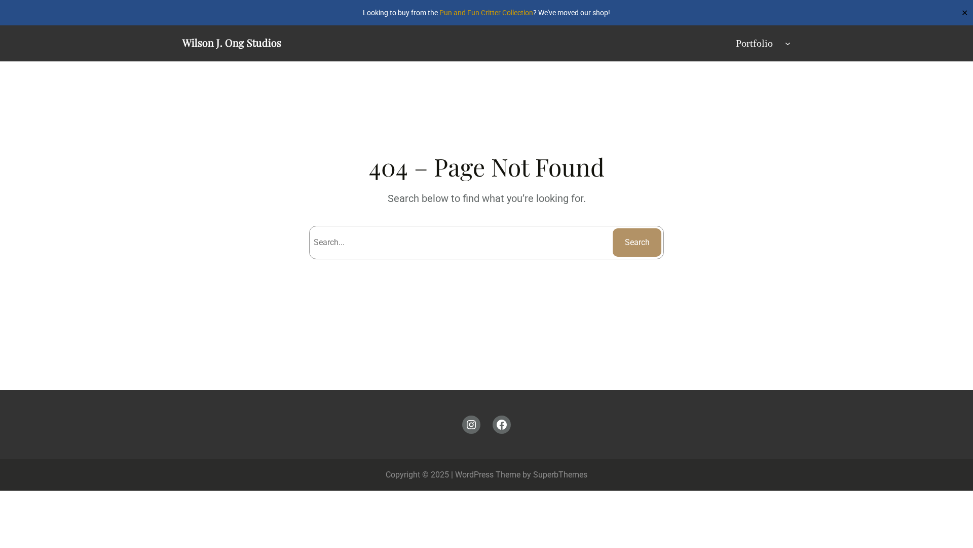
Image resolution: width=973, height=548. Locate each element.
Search (637, 242)
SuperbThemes (560, 475)
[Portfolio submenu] (788, 43)
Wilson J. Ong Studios (231, 42)
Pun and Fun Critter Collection (486, 13)
